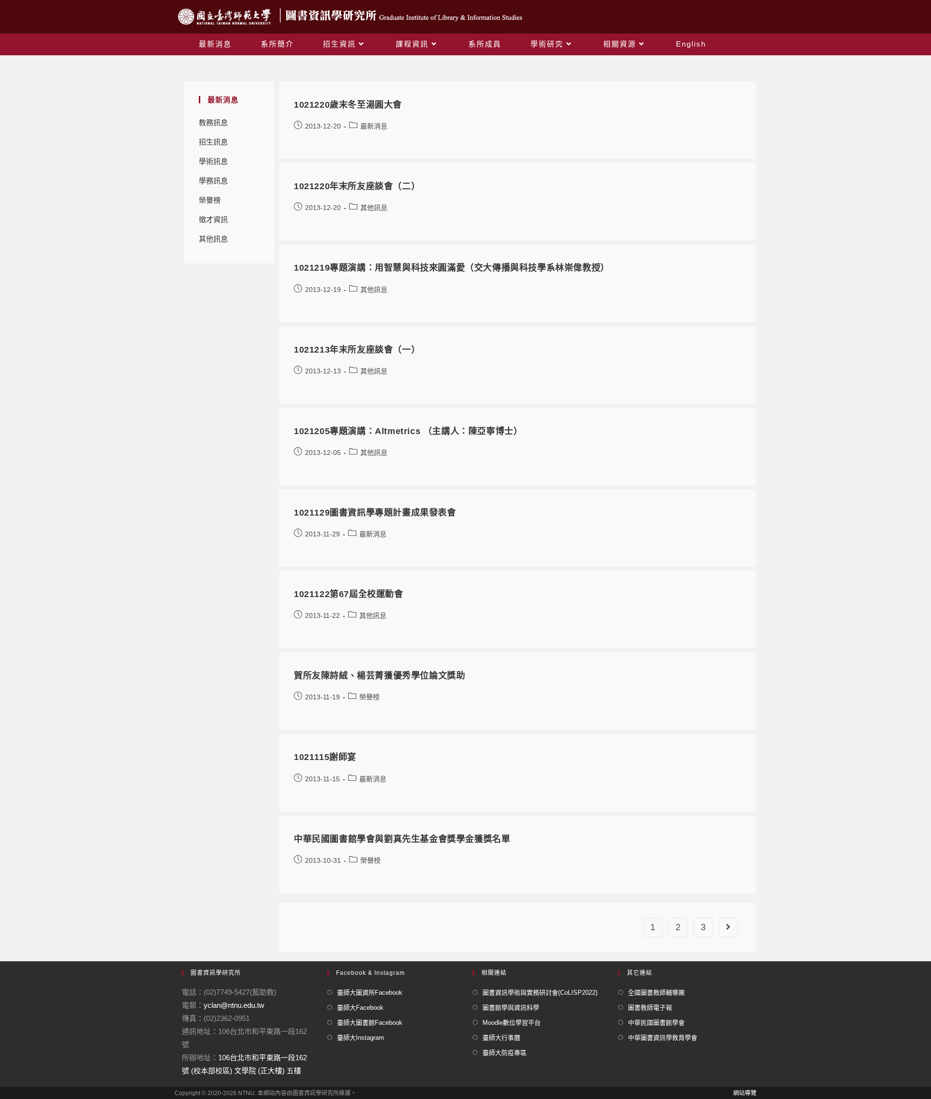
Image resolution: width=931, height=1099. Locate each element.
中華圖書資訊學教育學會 (662, 1037)
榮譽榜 (210, 200)
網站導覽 (744, 1093)
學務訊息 (213, 181)
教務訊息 (213, 122)
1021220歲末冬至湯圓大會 (348, 105)
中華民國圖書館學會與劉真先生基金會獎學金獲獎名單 (402, 839)
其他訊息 (213, 239)
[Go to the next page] (728, 927)
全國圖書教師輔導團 (656, 992)
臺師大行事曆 (501, 1037)
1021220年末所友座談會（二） (357, 186)
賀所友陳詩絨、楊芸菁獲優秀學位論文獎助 (379, 675)
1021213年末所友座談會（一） (357, 350)
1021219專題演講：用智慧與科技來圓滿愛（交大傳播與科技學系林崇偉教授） (452, 268)
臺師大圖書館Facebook (369, 1022)
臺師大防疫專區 (504, 1052)
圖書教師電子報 (650, 1007)
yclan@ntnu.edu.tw (234, 1005)
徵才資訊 (213, 219)
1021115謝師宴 (325, 757)
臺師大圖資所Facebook (369, 992)
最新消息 (373, 126)
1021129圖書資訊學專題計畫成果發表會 (375, 512)
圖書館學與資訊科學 (510, 1007)
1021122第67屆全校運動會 (348, 594)
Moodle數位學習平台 (511, 1022)
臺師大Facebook (360, 1007)
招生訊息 (213, 142)
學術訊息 (213, 161)
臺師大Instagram (360, 1037)
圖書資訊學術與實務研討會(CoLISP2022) (539, 992)
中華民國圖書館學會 (656, 1022)
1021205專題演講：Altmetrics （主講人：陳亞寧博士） (408, 431)
